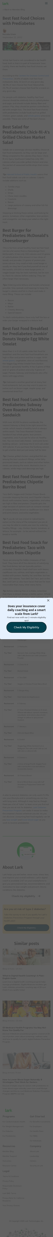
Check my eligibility (26, 627)
